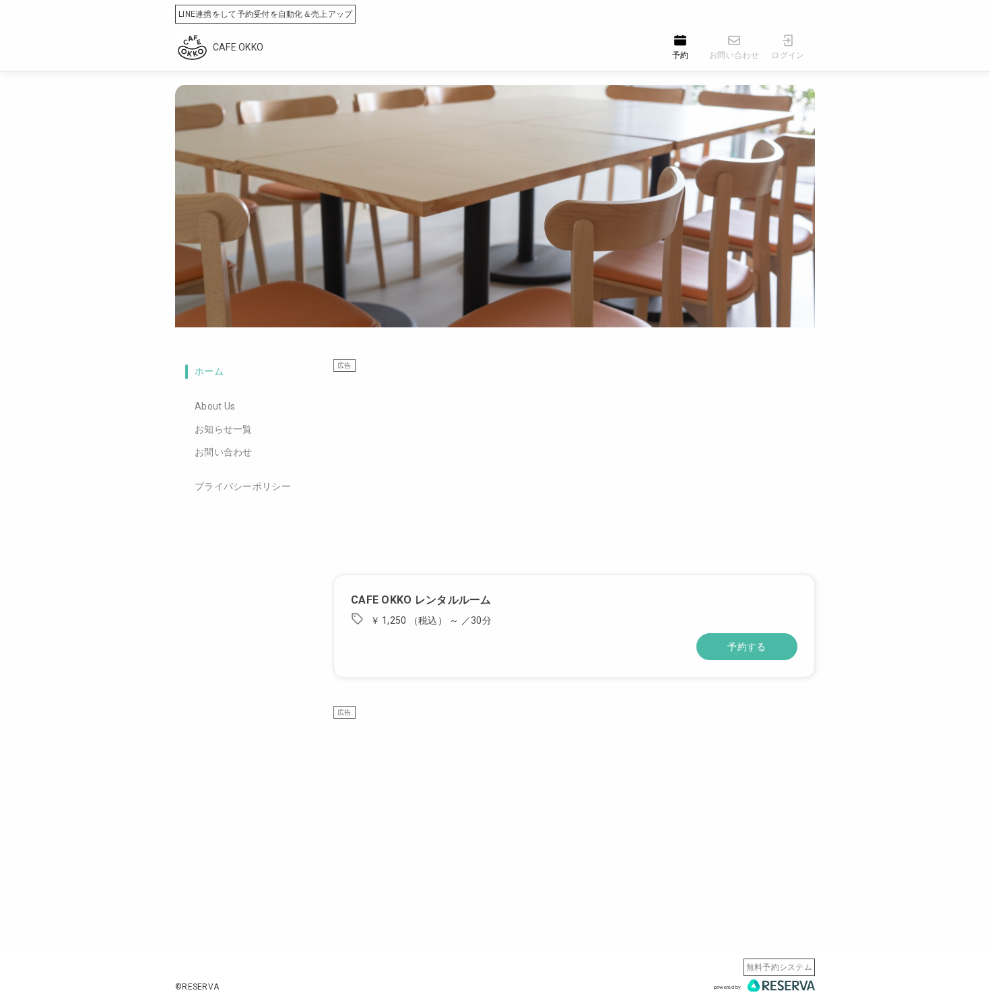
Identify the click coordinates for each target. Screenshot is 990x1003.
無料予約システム (779, 967)
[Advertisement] (574, 467)
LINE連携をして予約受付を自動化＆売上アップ (265, 14)
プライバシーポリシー (243, 486)
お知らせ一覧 (224, 429)
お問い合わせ (224, 452)
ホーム (209, 371)
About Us (215, 406)
